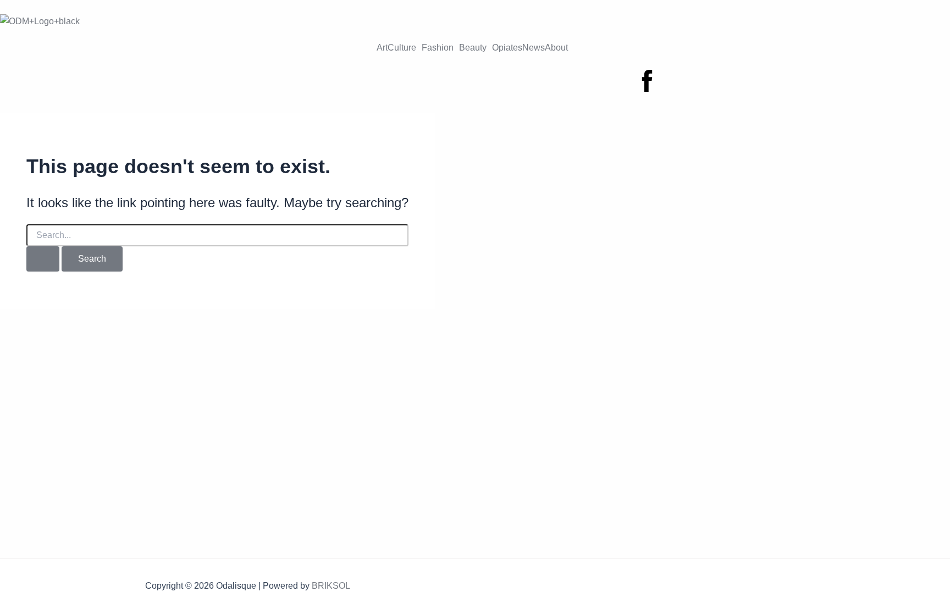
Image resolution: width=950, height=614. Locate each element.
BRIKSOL (331, 585)
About (556, 47)
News (533, 47)
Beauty (473, 47)
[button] (405, 47)
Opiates (507, 47)
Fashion (438, 47)
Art (382, 47)
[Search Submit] (42, 259)
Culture (402, 47)
